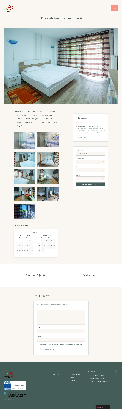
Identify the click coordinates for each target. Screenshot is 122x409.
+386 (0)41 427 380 (98, 375)
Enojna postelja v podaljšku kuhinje (87, 128)
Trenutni (35, 232)
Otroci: (78, 175)
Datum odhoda (80, 158)
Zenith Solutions (11, 399)
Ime (38, 327)
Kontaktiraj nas (103, 8)
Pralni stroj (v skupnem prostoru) (87, 132)
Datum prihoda (80, 150)
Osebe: (78, 167)
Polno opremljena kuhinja (98, 130)
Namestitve (74, 372)
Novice (73, 383)
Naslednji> (54, 232)
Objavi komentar (48, 349)
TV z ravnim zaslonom (95, 134)
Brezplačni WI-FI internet (95, 126)
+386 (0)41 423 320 (98, 378)
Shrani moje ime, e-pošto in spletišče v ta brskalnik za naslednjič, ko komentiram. (60, 344)
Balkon (85, 126)
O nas (72, 377)
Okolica (73, 380)
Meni (114, 8)
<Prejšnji (16, 232)
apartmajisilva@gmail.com (100, 381)
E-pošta (39, 336)
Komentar (40, 309)
